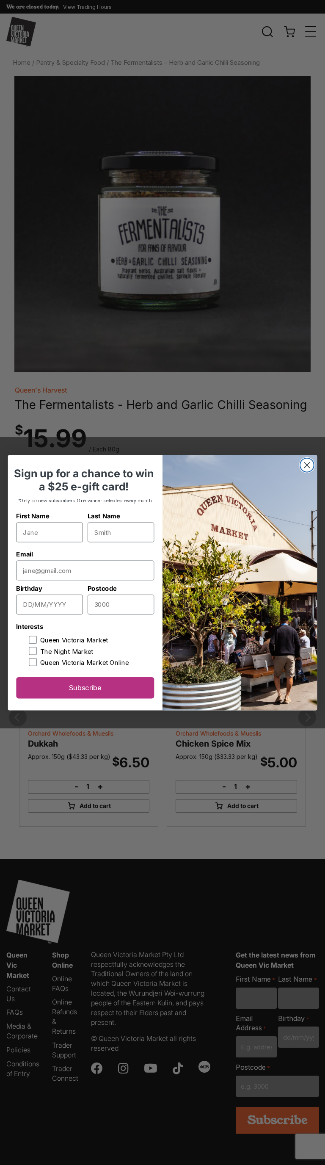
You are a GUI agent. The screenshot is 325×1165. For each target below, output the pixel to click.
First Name (32, 516)
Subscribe (85, 687)
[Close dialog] (307, 465)
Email (24, 554)
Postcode (102, 588)
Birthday (29, 588)
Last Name (104, 516)
